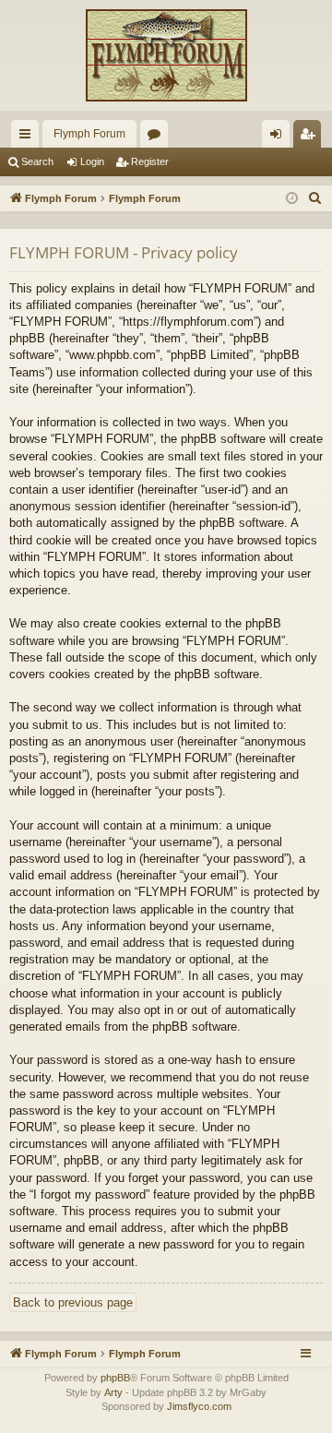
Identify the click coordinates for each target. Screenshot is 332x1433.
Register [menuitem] (311, 137)
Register (150, 161)
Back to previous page (73, 1302)
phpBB (115, 1377)
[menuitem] (315, 198)
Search (37, 161)
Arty (113, 1392)
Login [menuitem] (279, 137)
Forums (158, 137)
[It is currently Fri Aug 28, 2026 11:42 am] (292, 198)
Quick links (28, 137)
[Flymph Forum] (166, 55)
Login (92, 161)
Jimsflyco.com (199, 1406)
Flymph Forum (89, 133)
